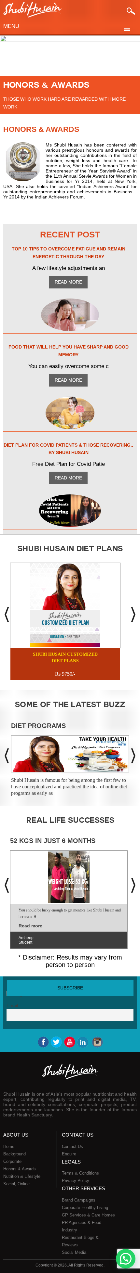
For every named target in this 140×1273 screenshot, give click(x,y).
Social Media (74, 1252)
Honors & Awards (19, 1168)
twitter (56, 1042)
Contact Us (72, 1146)
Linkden (83, 1042)
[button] (125, 1258)
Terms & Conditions (80, 1173)
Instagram (97, 1042)
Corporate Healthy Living (85, 1207)
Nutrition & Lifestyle (21, 1176)
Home (8, 1146)
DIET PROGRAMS (38, 725)
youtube (69, 1042)
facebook (43, 1042)
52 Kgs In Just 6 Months (52, 840)
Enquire (69, 1154)
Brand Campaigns (78, 1200)
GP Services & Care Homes (88, 1215)
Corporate (12, 1161)
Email (12, 1005)
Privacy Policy (75, 1180)
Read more (68, 282)
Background (14, 1154)
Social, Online (16, 1183)
